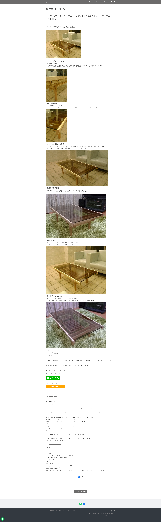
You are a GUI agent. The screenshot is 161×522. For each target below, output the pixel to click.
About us (82, 2)
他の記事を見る (49, 391)
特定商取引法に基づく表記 (55, 510)
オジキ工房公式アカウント (55, 373)
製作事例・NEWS (97, 2)
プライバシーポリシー (67, 510)
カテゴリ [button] (88, 2)
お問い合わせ (106, 2)
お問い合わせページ (53, 383)
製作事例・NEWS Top (81, 491)
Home (77, 2)
